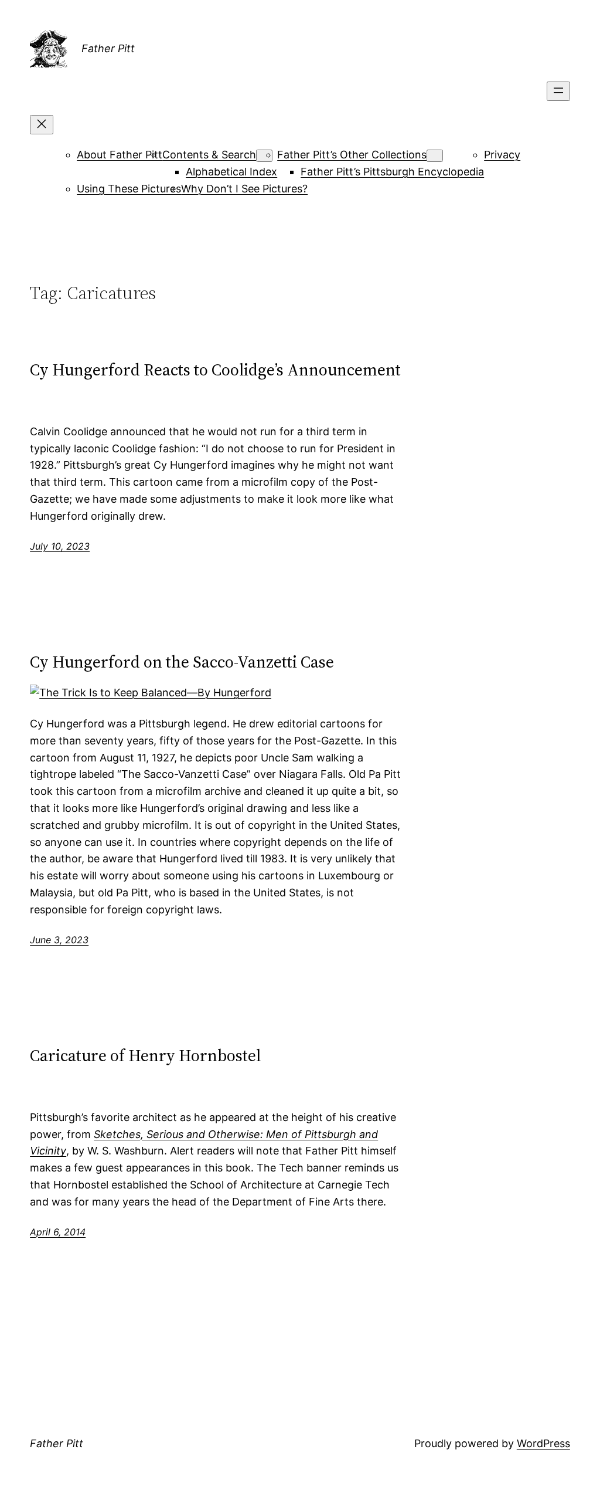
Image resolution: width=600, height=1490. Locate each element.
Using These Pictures (129, 188)
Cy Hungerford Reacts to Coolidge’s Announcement (215, 369)
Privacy (502, 154)
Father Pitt (108, 48)
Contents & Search (209, 154)
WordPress (543, 1443)
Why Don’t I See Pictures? (244, 188)
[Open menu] (558, 91)
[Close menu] (41, 124)
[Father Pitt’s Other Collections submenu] (435, 156)
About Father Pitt (119, 154)
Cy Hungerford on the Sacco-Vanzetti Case (182, 661)
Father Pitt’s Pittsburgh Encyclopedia (392, 171)
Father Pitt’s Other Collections (352, 154)
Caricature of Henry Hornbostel (145, 1055)
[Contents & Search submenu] (264, 156)
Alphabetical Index (231, 171)
